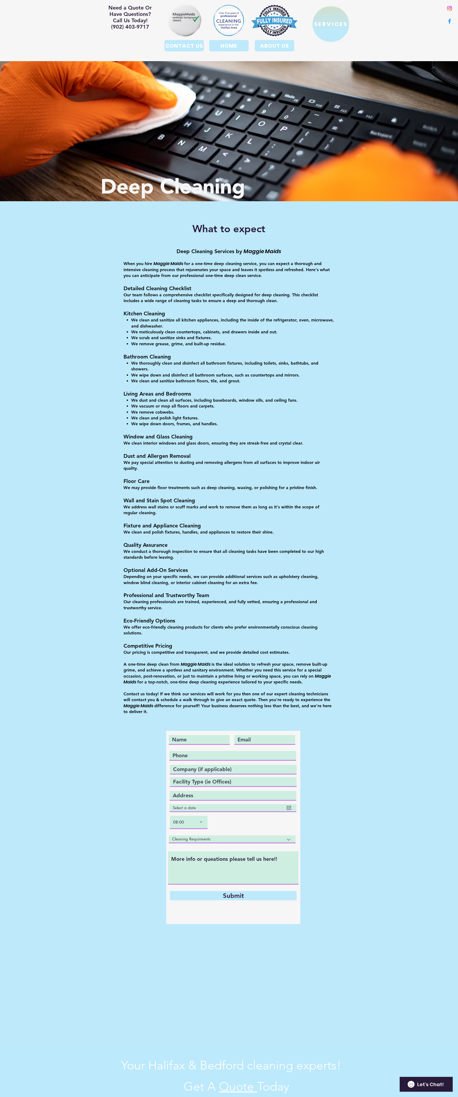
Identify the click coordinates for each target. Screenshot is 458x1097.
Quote (238, 1086)
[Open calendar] (289, 808)
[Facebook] (449, 21)
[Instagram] (449, 8)
